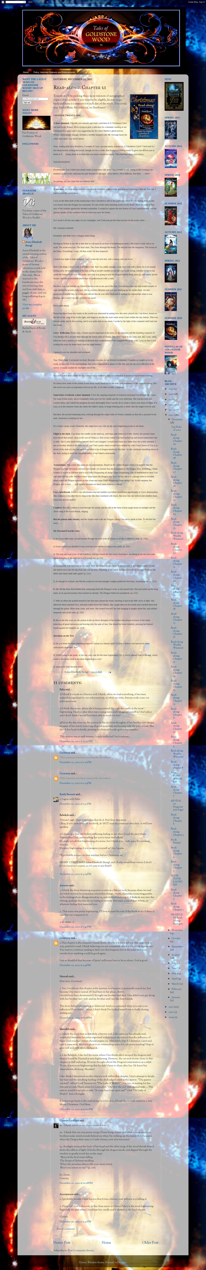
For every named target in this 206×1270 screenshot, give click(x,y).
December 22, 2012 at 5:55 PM (75, 965)
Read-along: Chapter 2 (176, 894)
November (177, 930)
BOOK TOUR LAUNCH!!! (177, 880)
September (177, 947)
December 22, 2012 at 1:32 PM (75, 804)
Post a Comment (66, 1229)
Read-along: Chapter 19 (176, 590)
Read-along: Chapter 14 (176, 671)
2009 (171, 1017)
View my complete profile (32, 306)
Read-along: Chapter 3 (176, 866)
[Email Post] (109, 672)
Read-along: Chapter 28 (176, 453)
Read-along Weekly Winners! (177, 536)
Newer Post (61, 1242)
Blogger (122, 1262)
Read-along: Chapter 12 (176, 699)
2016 (171, 394)
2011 (171, 1007)
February (176, 989)
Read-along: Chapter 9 (176, 741)
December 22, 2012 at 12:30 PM (76, 741)
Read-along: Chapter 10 (176, 727)
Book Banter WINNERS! (176, 777)
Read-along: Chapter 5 (177, 832)
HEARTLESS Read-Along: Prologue (177, 919)
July (174, 963)
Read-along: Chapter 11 (176, 713)
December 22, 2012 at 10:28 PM (76, 1183)
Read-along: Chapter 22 (176, 548)
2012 (171, 415)
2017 (171, 389)
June (174, 968)
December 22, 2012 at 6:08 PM (76, 1018)
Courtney (65, 753)
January (176, 997)
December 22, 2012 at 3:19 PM (75, 874)
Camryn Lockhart (69, 1121)
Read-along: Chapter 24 (176, 509)
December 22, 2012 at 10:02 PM (76, 1109)
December (177, 420)
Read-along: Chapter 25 (176, 495)
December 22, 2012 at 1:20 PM (75, 762)
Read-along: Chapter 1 (177, 907)
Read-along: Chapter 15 (176, 657)
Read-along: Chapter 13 (176, 685)
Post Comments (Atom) (81, 1250)
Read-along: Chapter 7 (176, 791)
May (174, 973)
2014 (171, 405)
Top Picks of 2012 (176, 428)
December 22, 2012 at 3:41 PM (75, 927)
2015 (171, 399)
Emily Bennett (67, 794)
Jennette (64, 885)
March (175, 984)
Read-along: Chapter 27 (176, 467)
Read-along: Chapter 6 (176, 819)
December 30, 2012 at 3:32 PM (75, 1222)
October (176, 938)
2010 (171, 1012)
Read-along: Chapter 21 (176, 562)
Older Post (150, 1242)
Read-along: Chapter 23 (176, 523)
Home (26, 72)
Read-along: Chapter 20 (176, 576)
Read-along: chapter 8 (177, 765)
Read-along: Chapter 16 (176, 632)
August (176, 955)
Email (25, 95)
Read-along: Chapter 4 (176, 852)
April (175, 979)
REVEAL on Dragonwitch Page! (177, 805)
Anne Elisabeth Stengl (33, 244)
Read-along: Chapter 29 (176, 439)
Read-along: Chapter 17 (176, 618)
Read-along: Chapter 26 (176, 481)
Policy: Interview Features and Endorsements (54, 72)
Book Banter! (176, 841)
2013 (171, 410)
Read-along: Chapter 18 (176, 604)
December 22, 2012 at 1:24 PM (75, 783)
